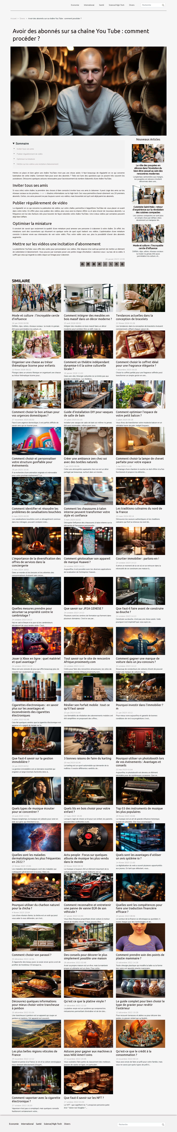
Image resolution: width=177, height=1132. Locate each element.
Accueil (13, 18)
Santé (101, 5)
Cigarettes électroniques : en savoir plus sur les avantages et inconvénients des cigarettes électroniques (35, 710)
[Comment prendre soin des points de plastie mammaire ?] (140, 937)
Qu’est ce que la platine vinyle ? (85, 1001)
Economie (75, 5)
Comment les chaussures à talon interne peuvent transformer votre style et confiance (87, 512)
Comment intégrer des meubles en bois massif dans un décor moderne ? (88, 317)
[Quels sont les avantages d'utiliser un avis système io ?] (140, 837)
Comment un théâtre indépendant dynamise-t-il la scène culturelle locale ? (86, 365)
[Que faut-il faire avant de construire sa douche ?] (140, 591)
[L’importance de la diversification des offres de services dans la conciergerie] (36, 540)
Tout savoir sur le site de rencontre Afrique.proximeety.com (87, 660)
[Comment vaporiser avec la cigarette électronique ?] (36, 1080)
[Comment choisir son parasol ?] (36, 937)
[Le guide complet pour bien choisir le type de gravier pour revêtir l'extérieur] (140, 983)
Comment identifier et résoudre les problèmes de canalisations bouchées (36, 510)
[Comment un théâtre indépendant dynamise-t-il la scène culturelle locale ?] (88, 344)
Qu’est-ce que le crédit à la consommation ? (133, 1053)
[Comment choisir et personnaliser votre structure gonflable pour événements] (36, 440)
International (89, 5)
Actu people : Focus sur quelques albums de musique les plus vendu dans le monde (86, 858)
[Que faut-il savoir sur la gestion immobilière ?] (36, 740)
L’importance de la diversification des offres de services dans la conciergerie (36, 562)
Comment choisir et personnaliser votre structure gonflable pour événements (34, 462)
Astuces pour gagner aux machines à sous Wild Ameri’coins (88, 1053)
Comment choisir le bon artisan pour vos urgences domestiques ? (35, 413)
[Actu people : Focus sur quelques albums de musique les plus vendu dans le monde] (88, 837)
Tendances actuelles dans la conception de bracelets (134, 317)
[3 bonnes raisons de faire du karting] (88, 740)
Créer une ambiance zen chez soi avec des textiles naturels (85, 460)
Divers (131, 5)
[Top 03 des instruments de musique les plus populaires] (140, 790)
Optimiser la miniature (26, 159)
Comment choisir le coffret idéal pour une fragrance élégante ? (137, 363)
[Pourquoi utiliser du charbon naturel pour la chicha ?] (36, 887)
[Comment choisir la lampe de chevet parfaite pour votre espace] (140, 440)
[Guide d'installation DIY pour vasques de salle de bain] (88, 394)
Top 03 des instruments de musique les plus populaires (139, 810)
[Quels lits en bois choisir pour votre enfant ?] (88, 790)
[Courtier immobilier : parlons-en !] (140, 540)
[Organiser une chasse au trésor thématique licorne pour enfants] (36, 344)
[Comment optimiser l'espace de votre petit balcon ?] (140, 394)
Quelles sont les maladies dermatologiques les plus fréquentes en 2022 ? (36, 858)
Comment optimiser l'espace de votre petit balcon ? (136, 413)
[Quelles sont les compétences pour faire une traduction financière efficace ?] (140, 887)
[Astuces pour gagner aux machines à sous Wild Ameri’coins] (88, 1033)
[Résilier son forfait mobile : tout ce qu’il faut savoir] (88, 687)
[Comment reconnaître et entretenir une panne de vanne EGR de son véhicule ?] (88, 887)
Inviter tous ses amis (25, 149)
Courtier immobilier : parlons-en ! (137, 558)
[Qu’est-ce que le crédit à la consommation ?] (140, 1033)
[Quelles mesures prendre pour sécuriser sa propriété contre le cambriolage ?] (36, 591)
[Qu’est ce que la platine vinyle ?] (88, 983)
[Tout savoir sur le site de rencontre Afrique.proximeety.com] (88, 640)
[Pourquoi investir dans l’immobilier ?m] (140, 687)
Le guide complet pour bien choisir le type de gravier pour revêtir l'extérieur (140, 1005)
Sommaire (22, 143)
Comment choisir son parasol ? (31, 954)
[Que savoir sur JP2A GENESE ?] (88, 591)
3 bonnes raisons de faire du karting (87, 758)
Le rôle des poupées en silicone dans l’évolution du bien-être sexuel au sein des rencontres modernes (148, 169)
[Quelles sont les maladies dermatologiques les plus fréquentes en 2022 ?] (36, 837)
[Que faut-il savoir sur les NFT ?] (88, 1080)
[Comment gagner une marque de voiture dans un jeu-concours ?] (140, 640)
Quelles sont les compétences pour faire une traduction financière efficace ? (139, 908)
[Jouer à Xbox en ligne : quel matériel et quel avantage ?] (36, 640)
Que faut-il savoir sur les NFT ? (84, 1097)
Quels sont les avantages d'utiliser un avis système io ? (138, 856)
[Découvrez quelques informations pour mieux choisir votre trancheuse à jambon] (36, 983)
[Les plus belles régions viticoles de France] (36, 1033)
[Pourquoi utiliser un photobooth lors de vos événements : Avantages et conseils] (140, 740)
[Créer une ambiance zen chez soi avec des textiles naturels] (88, 440)
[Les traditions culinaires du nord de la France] (140, 491)
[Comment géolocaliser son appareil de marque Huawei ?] (88, 540)
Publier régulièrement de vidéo (30, 154)
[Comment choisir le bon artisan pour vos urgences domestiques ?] (36, 394)
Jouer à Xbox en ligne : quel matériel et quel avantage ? (36, 660)
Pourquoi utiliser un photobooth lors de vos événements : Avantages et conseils (140, 762)
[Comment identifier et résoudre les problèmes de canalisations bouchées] (36, 491)
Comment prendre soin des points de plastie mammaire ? (140, 956)
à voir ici (43, 193)
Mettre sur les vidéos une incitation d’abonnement (37, 164)
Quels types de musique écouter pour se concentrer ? (33, 810)
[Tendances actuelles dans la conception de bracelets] (140, 297)
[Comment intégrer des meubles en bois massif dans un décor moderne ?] (88, 297)
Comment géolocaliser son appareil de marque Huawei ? (87, 560)
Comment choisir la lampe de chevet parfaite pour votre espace (140, 460)
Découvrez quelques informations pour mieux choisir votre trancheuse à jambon (35, 1005)
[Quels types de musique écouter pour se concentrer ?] (36, 790)
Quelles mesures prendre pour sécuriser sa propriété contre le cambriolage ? (32, 612)
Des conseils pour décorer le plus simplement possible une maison (85, 956)
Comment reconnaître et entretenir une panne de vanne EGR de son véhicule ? (87, 908)
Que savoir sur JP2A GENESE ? (83, 608)
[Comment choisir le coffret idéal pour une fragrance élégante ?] (140, 344)
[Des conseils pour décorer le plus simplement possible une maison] (88, 937)
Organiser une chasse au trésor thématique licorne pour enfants (33, 363)
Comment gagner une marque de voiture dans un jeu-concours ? (138, 660)
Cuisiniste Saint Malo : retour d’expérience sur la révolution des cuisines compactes (148, 209)
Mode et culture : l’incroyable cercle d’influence (148, 247)
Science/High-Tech (116, 5)
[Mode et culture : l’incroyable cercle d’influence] (148, 233)
